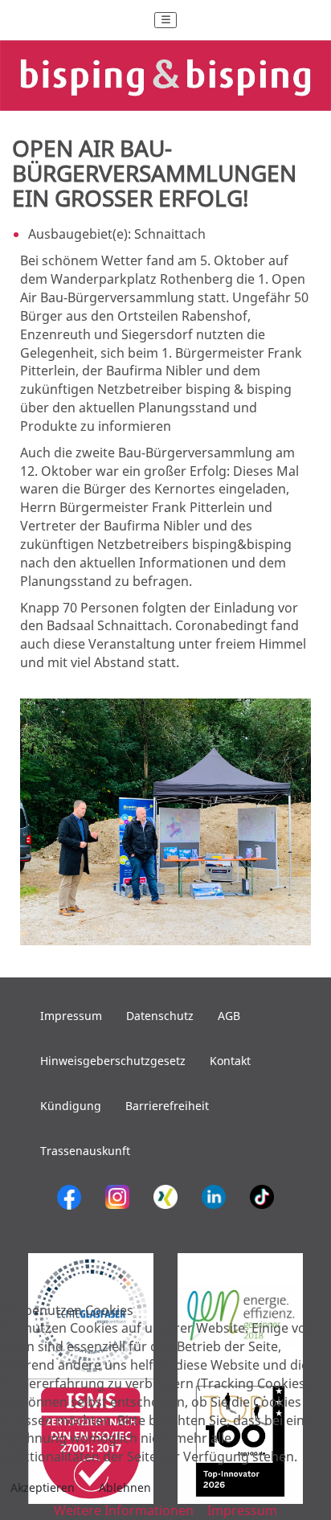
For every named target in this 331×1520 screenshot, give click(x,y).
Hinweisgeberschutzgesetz (113, 1060)
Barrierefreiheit (167, 1105)
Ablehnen (125, 1487)
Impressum (71, 1015)
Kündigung (70, 1105)
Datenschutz (160, 1015)
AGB (229, 1015)
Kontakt (230, 1060)
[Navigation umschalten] (165, 20)
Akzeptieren (42, 1487)
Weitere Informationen (124, 1510)
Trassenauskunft (85, 1150)
